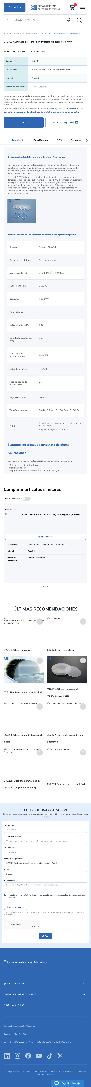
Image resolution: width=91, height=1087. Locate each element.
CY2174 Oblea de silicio (60, 650)
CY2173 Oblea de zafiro (17, 650)
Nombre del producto (14, 859)
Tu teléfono (9, 847)
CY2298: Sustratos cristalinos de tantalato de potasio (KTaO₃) (22, 784)
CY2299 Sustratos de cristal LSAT (66, 784)
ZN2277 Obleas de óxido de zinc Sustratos (65, 738)
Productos (19, 34)
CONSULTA (24, 122)
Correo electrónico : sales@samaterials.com (23, 1026)
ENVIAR (45, 936)
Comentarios (9, 881)
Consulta (14, 7)
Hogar (6, 34)
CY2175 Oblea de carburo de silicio (23, 692)
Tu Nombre (9, 825)
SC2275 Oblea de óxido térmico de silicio (23, 738)
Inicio (11, 34)
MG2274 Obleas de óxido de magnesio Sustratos (63, 692)
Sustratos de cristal (31, 34)
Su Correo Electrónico (14, 836)
